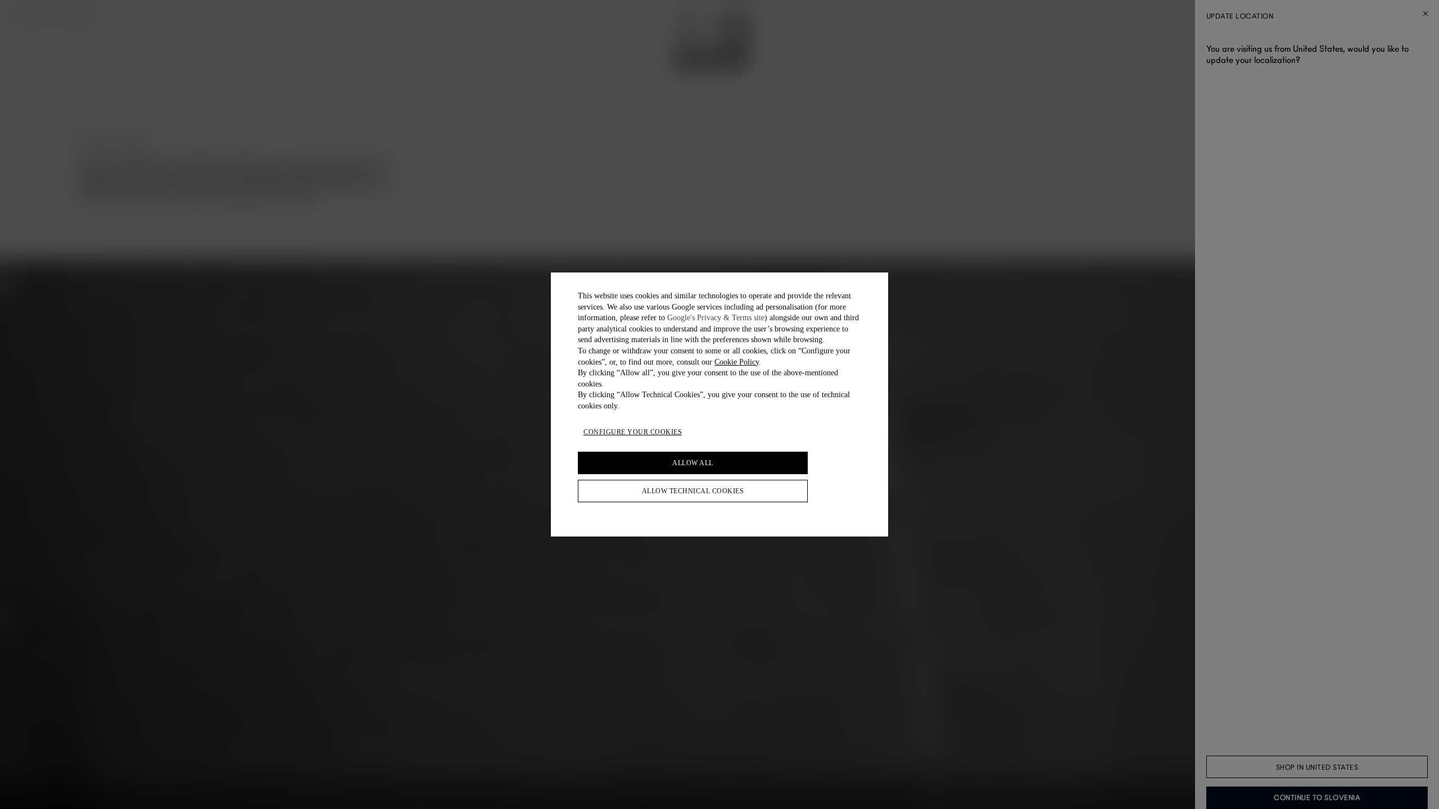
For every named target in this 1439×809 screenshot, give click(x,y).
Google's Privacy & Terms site (715, 317)
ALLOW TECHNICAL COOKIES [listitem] (693, 491)
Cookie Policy (736, 362)
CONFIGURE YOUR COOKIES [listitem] (632, 432)
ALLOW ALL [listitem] (692, 463)
